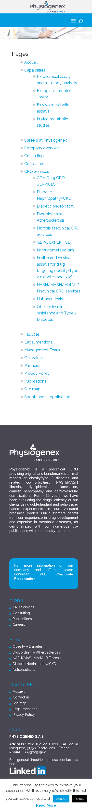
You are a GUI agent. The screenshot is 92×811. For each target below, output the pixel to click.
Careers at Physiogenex (45, 140)
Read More (46, 805)
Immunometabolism (55, 250)
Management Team (42, 350)
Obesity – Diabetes (28, 646)
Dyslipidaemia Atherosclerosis (37, 652)
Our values (34, 357)
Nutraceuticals (50, 299)
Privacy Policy (37, 373)
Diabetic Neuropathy (55, 206)
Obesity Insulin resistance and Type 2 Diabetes (57, 313)
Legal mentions (38, 342)
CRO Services (36, 171)
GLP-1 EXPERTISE (53, 242)
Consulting (34, 156)
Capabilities (34, 70)
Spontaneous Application (47, 397)
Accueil (31, 62)
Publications (35, 381)
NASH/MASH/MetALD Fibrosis (37, 658)
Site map (32, 389)
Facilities (32, 334)
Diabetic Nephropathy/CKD (34, 664)
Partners (31, 365)
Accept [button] (61, 799)
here (12, 764)
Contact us (34, 163)
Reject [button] (79, 799)
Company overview (42, 148)
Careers (19, 624)
